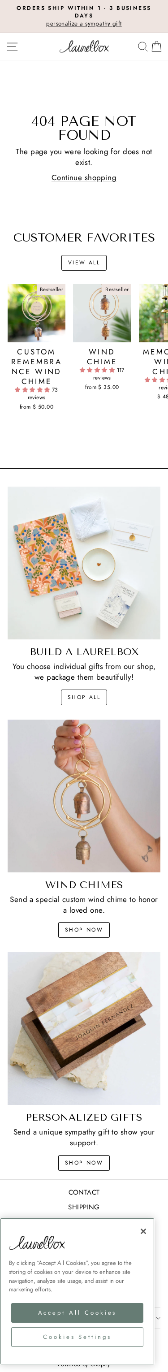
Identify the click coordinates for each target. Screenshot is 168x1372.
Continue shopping (84, 177)
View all (84, 263)
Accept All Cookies (77, 1312)
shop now (84, 930)
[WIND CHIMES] (84, 796)
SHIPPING (83, 1207)
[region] (77, 1291)
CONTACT (84, 1192)
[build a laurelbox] (84, 563)
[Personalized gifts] (84, 1028)
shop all (84, 697)
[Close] (143, 1231)
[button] (33, 390)
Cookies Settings (77, 1337)
